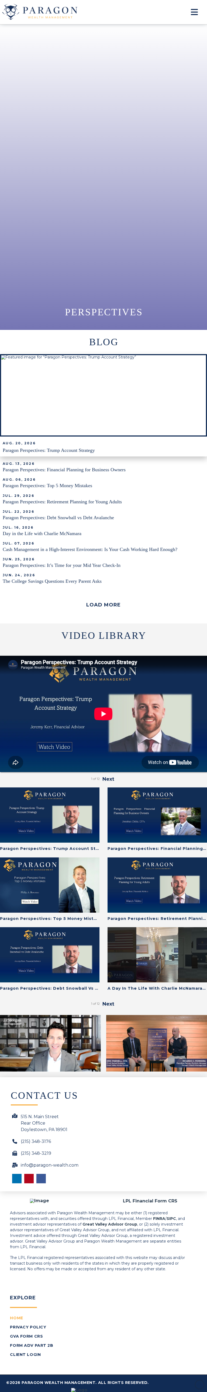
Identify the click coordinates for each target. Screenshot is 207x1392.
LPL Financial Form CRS (150, 1200)
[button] (194, 12)
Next (108, 779)
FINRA (159, 1218)
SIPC (171, 1218)
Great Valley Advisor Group (109, 1224)
